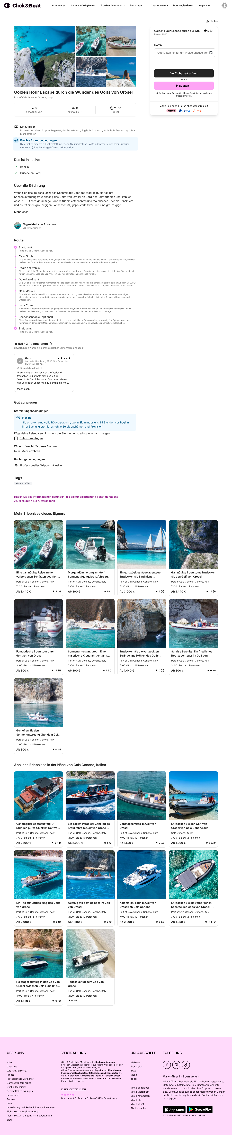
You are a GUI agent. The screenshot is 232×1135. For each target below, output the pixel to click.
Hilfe (9, 1062)
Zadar (134, 1078)
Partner (11, 1099)
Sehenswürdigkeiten (83, 5)
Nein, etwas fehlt (44, 500)
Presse (10, 1074)
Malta (134, 1074)
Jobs (9, 1103)
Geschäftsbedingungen (20, 1091)
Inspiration (205, 5)
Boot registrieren (183, 5)
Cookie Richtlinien (16, 1086)
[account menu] (224, 5)
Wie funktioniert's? (17, 1070)
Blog (9, 1119)
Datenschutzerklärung (19, 1082)
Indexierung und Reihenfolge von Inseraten (31, 1107)
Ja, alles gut (22, 500)
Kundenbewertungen (73, 1089)
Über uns (12, 1066)
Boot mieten (58, 5)
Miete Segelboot (140, 1087)
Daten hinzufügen (31, 438)
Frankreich (136, 1066)
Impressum (13, 1095)
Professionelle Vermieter (20, 1078)
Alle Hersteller (138, 1108)
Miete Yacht (137, 1103)
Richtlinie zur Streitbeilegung (23, 1111)
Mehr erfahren (31, 451)
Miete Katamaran (140, 1095)
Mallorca (135, 1062)
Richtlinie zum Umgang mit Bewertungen (29, 1115)
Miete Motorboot (140, 1091)
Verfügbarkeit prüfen (184, 73)
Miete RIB (136, 1099)
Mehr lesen (21, 212)
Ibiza (133, 1070)
